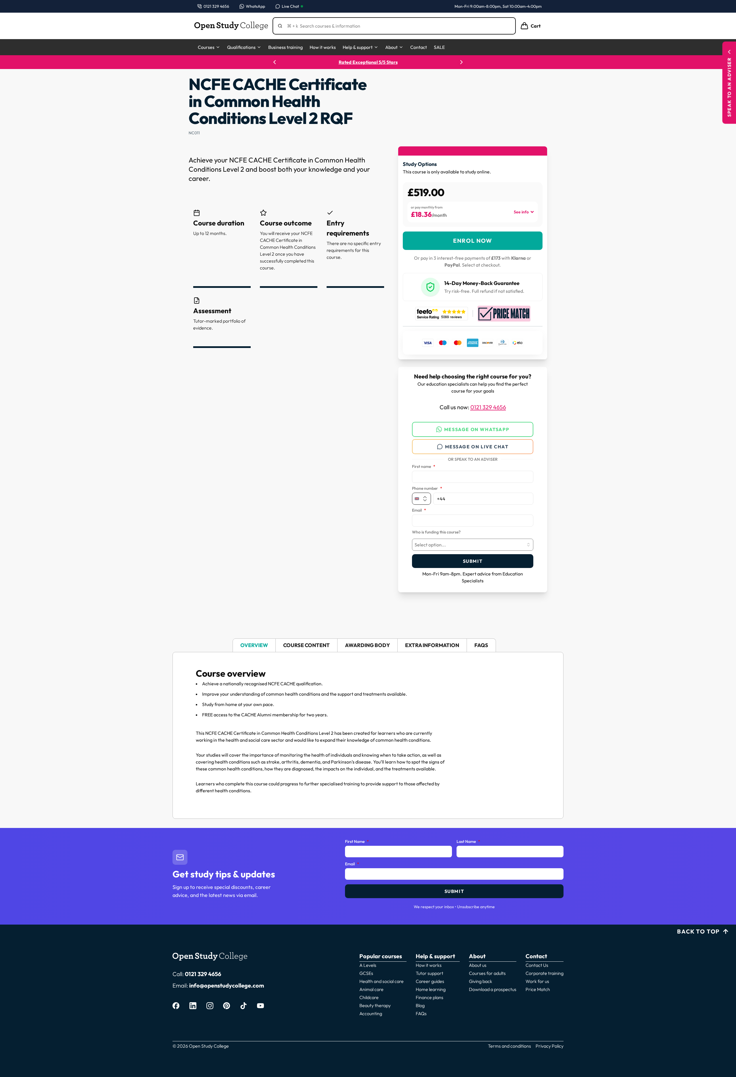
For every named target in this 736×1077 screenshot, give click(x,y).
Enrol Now (472, 240)
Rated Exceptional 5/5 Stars (368, 62)
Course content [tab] (306, 645)
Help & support (358, 47)
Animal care (371, 989)
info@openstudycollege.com (226, 985)
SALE (439, 47)
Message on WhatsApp (476, 429)
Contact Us (537, 965)
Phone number (427, 488)
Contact (418, 47)
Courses (206, 47)
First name (423, 466)
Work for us (537, 981)
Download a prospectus (492, 989)
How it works (323, 47)
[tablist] (368, 645)
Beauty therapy (375, 1005)
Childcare (369, 997)
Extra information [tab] (432, 645)
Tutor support (429, 973)
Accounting (370, 1013)
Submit (473, 561)
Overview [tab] (254, 645)
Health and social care (381, 981)
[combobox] (472, 545)
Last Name (468, 841)
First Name (357, 841)
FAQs (421, 1013)
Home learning (431, 989)
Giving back (480, 981)
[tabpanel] (368, 735)
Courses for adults (487, 973)
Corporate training (545, 973)
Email (419, 510)
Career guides (430, 981)
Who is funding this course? (436, 532)
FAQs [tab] (481, 645)
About (391, 47)
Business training (285, 47)
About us (477, 965)
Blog (420, 1005)
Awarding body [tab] (367, 645)
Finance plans (429, 997)
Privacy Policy (550, 1046)
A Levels (367, 965)
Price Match (538, 989)
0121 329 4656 (488, 407)
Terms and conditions (509, 1046)
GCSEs (366, 973)
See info (521, 212)
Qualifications (241, 47)
